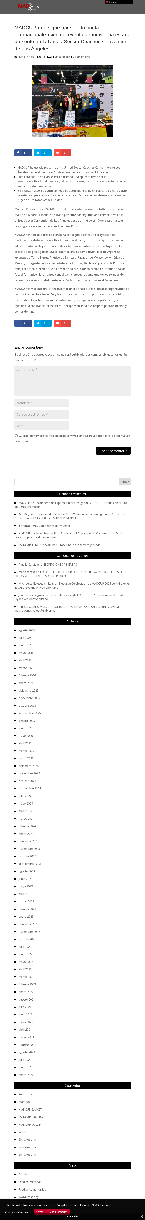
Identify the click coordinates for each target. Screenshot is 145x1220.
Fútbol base (26, 1094)
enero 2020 (26, 1075)
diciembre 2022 (29, 924)
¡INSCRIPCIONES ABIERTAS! (59, 564)
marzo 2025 (26, 751)
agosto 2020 (27, 1052)
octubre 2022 (27, 939)
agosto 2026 (27, 630)
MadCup (24, 1102)
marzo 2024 (26, 819)
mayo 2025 (26, 736)
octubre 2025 (27, 706)
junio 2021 (25, 1014)
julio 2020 (25, 1060)
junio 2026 (25, 645)
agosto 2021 (27, 999)
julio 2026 (25, 638)
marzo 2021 (26, 1037)
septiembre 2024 (30, 788)
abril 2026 (25, 660)
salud (22, 1132)
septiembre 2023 (30, 864)
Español (112, 2)
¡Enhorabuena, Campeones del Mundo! (44, 526)
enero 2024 (26, 834)
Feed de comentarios (32, 1189)
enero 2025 (26, 758)
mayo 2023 (26, 886)
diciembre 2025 (29, 690)
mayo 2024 (26, 803)
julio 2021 (25, 1007)
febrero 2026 (27, 675)
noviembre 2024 (29, 773)
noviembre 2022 (29, 932)
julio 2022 (25, 947)
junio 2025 (25, 728)
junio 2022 (25, 954)
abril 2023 (25, 894)
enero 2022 (26, 992)
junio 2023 (25, 879)
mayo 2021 (26, 1022)
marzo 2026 (26, 668)
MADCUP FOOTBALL (32, 1117)
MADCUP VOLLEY (30, 1125)
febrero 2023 (27, 909)
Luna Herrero (26, 56)
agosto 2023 (27, 871)
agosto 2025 (27, 721)
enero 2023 (26, 916)
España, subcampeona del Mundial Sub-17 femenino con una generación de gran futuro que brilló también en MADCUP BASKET (70, 516)
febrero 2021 (27, 1045)
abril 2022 (25, 969)
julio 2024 (25, 796)
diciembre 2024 (29, 766)
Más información (59, 1211)
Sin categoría (62, 56)
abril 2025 (25, 743)
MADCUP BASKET (30, 1109)
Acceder (24, 1174)
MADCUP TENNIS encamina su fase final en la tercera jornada (59, 545)
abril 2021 (25, 1029)
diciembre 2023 (29, 841)
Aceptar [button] (40, 1211)
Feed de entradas (30, 1182)
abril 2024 (25, 811)
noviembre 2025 (29, 698)
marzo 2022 (26, 977)
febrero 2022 (27, 984)
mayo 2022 (26, 962)
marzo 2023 (26, 901)
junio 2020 (25, 1067)
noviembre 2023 (29, 849)
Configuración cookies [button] (18, 1212)
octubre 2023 (27, 856)
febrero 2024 (27, 826)
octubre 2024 (27, 781)
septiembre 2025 (30, 713)
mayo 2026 (26, 653)
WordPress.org (29, 1197)
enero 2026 (26, 683)
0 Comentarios (81, 56)
